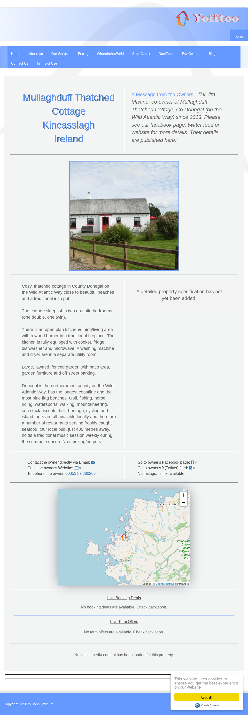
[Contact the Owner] (93, 462)
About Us (36, 53)
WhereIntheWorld (110, 53)
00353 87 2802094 (81, 473)
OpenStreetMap (164, 583)
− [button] (183, 503)
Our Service (60, 53)
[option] (124, 216)
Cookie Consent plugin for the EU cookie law (207, 705)
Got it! (206, 697)
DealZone (166, 53)
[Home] (209, 18)
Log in (238, 36)
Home (15, 53)
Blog (212, 53)
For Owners (191, 53)
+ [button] (183, 495)
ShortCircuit (141, 53)
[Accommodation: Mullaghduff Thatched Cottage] (124, 537)
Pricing (83, 53)
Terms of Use (47, 63)
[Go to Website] (78, 468)
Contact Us (19, 63)
